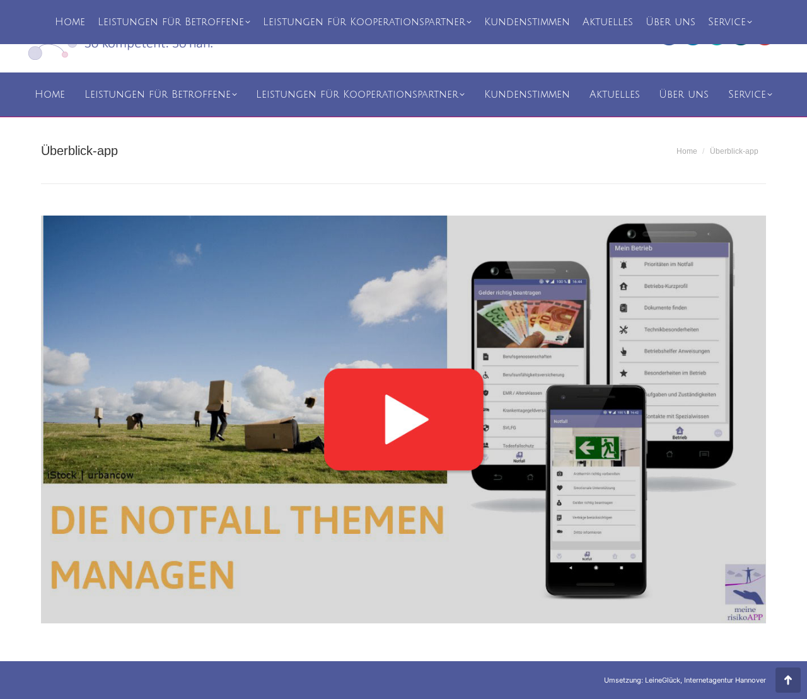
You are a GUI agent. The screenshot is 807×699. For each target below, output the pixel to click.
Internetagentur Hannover (725, 680)
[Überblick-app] (403, 419)
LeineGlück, (664, 680)
